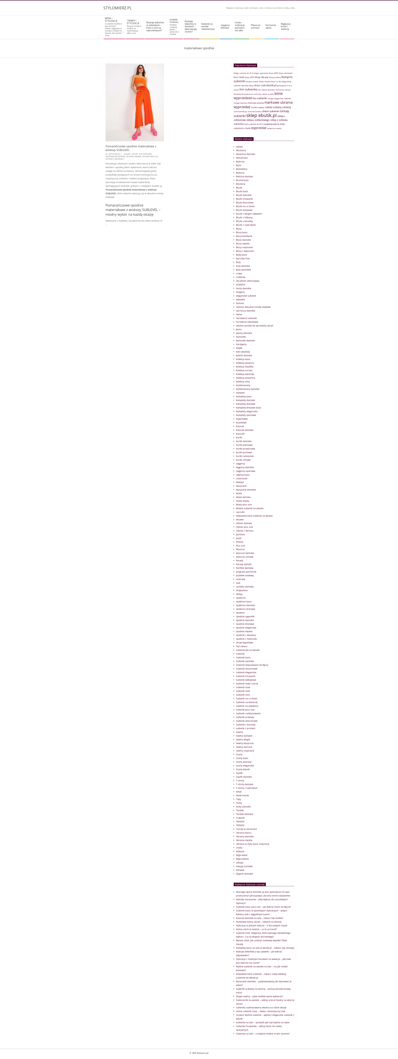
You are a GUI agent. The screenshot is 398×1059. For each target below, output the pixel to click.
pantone (240, 534)
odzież (268, 107)
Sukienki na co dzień (246, 698)
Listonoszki (241, 478)
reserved (240, 579)
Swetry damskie (244, 735)
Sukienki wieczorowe (246, 720)
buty (261, 81)
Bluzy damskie (243, 239)
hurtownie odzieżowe (247, 321)
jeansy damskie (244, 333)
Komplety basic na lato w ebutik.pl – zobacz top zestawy (265, 947)
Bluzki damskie (244, 195)
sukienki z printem (245, 728)
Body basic (241, 254)
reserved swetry (255, 111)
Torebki (240, 810)
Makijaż (240, 482)
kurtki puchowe (244, 452)
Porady (239, 560)
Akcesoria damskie (245, 154)
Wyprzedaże (242, 858)
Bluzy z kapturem (245, 251)
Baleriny (240, 161)
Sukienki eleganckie (246, 672)
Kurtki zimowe (243, 459)
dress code (260, 85)
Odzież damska (244, 523)
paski (238, 538)
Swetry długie (243, 739)
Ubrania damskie (245, 836)
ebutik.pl (271, 85)
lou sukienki (260, 98)
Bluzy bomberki (244, 236)
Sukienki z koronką (245, 724)
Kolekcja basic (243, 359)
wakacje (240, 851)
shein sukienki (270, 111)
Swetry (239, 732)
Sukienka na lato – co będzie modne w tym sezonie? (263, 1033)
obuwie (240, 519)
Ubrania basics (244, 832)
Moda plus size (244, 504)
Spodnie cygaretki (245, 616)
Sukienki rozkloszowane (248, 713)
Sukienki (240, 653)
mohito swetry (257, 107)
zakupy (239, 862)
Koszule (240, 426)
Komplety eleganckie (246, 411)
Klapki (239, 347)
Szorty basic (242, 758)
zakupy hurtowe (244, 866)
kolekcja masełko (244, 366)
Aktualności (114, 154)
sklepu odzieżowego (258, 120)
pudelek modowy (245, 575)
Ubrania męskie (244, 840)
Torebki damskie (244, 814)
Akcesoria (241, 150)
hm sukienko (248, 89)
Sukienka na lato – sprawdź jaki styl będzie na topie (262, 1022)
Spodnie (240, 612)
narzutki (240, 512)
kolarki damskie (244, 355)
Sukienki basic (243, 657)
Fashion (240, 303)
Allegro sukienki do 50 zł (243, 73)
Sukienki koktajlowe (246, 679)
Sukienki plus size (245, 709)
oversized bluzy (240, 111)
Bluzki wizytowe (244, 210)
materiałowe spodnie (115, 156)
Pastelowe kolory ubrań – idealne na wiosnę (259, 921)
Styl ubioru (241, 646)
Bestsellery (241, 168)
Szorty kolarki (243, 769)
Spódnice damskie (245, 605)
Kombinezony (243, 385)
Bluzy (239, 228)
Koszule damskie (244, 430)
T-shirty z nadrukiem (247, 787)
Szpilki (239, 773)
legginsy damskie (245, 467)
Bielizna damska (244, 176)
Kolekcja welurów (245, 374)
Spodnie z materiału (246, 638)
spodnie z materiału (115, 159)
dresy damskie (243, 288)
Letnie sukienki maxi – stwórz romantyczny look (260, 1011)
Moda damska (243, 497)
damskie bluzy (247, 85)
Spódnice (241, 597)
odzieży (277, 107)
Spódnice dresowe (245, 608)
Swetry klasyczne (245, 743)
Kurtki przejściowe (245, 448)
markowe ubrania (256, 102)
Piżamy (239, 541)
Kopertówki (242, 418)
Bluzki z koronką (244, 221)
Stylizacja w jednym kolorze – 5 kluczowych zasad (261, 925)
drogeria (240, 292)
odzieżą (286, 107)
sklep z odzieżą (278, 120)
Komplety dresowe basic (248, 407)
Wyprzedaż (242, 855)
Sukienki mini (243, 694)
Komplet (240, 392)
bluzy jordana (275, 77)
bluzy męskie (243, 243)
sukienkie (239, 123)
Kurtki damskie (244, 441)
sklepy (239, 594)
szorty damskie (244, 761)
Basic (238, 165)
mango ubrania (240, 103)
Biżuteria (240, 183)
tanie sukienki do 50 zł (253, 124)
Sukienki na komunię (247, 702)
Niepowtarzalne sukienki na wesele (254, 515)
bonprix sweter (252, 81)
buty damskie (243, 265)
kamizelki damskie (245, 340)
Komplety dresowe (245, 403)
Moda (239, 493)
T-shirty (240, 780)
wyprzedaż (258, 128)
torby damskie (243, 806)
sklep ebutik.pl (261, 115)
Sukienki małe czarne (247, 683)
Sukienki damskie (245, 661)
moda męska (242, 500)
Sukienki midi (243, 691)
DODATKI (240, 284)
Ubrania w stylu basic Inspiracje (252, 843)
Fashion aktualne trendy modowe (253, 306)
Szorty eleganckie (245, 765)
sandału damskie (245, 586)
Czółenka (240, 277)
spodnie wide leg (150, 156)
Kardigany (241, 344)
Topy (238, 799)
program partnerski (246, 571)
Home (239, 314)
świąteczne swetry (274, 128)
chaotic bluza (270, 81)
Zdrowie (240, 870)
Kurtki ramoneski (245, 456)
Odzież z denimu (245, 530)
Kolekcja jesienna (245, 362)
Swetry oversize (244, 746)
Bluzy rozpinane (244, 247)
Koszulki (240, 433)
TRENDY (240, 821)
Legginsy (240, 463)
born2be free (243, 258)
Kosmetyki (241, 422)
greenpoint (282, 85)
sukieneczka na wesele (248, 650)
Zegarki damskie (244, 873)
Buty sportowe (243, 269)
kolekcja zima (243, 381)
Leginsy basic (243, 474)
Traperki (240, 817)
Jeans (239, 329)
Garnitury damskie (245, 310)
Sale (238, 582)
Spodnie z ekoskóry (246, 635)
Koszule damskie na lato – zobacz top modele (259, 918)
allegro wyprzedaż (261, 73)
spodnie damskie (133, 156)
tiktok (239, 791)
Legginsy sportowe (245, 471)
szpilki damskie (244, 776)
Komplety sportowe (246, 415)
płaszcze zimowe (244, 556)
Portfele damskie (244, 567)
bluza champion (286, 73)
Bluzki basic (242, 191)
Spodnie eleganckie (246, 627)
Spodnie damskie (245, 620)
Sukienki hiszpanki (245, 676)
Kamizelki (241, 336)
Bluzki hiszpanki (244, 198)
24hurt (135, 154)
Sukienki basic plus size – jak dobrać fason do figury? (263, 906)
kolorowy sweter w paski (264, 94)
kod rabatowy (243, 351)
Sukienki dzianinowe (246, 668)
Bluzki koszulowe (245, 202)
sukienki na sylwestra (247, 705)
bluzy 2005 (249, 77)
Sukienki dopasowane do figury (252, 664)
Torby (239, 802)
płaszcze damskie (245, 553)
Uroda (239, 847)
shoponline (242, 590)
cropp (239, 273)
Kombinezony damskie (247, 388)
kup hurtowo (145, 154)
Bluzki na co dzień (245, 206)
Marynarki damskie (246, 489)
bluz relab (239, 77)
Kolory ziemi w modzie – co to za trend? (256, 929)
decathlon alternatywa (247, 280)
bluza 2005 (273, 73)
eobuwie (240, 299)
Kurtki (239, 437)
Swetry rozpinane (245, 750)
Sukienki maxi (243, 687)
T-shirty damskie (244, 784)
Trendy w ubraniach (246, 828)
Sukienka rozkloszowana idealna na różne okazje (261, 1007)
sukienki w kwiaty (245, 717)
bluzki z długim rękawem (249, 213)
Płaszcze (240, 549)
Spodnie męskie (244, 631)
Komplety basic (244, 396)
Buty (238, 262)
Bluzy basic (242, 232)
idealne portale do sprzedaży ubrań (254, 325)
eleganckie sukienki (246, 295)
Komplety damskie (245, 400)
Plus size (240, 545)
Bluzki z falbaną (244, 217)
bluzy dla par (262, 77)
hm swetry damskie (266, 89)
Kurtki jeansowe (244, 444)
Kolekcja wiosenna (245, 377)
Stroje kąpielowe (244, 642)
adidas (239, 146)
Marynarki (241, 485)
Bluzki (239, 187)
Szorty (239, 754)
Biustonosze (242, 180)
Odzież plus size (244, 526)
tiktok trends (242, 795)
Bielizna (240, 172)
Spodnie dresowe (245, 623)
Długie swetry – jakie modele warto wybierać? (259, 996)
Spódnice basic (244, 601)
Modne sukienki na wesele (250, 508)
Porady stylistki (244, 564)
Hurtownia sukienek (246, 318)
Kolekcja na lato (244, 370)
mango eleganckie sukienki (279, 98)
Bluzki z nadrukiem (246, 224)
